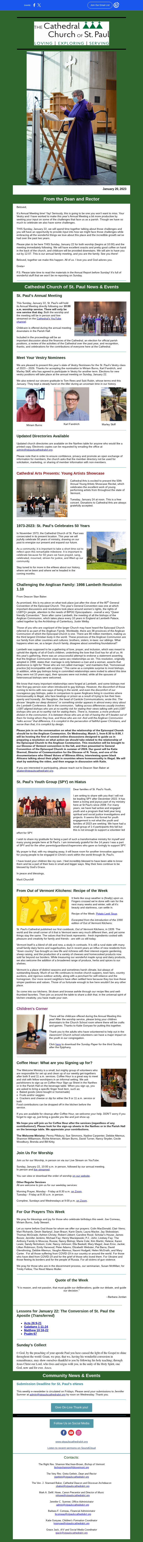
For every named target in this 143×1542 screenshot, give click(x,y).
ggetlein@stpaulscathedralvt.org (71, 1476)
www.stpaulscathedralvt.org (71, 1441)
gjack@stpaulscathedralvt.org (71, 1532)
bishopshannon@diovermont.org (71, 1467)
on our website (81, 1175)
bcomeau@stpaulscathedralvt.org (73, 1514)
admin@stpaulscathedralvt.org (35, 449)
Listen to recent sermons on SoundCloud (71, 1447)
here (58, 1044)
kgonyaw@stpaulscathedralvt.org (71, 1523)
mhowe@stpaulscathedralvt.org (73, 1495)
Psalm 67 (30, 1333)
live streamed (42, 1169)
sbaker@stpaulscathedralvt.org (35, 770)
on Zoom (76, 1191)
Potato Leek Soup (106, 913)
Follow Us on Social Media (71, 1423)
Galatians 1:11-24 (36, 1326)
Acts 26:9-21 (33, 1323)
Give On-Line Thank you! (71, 1407)
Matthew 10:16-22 (36, 1330)
